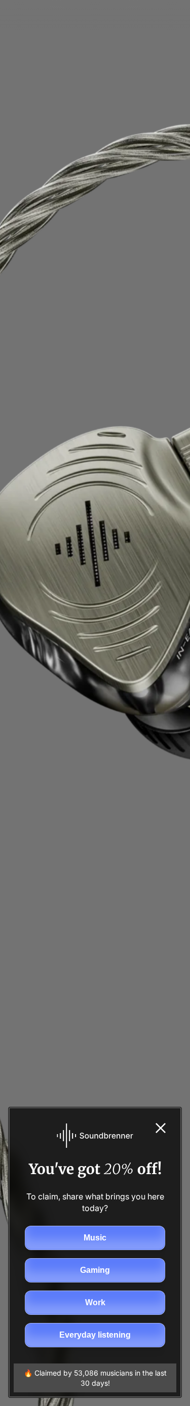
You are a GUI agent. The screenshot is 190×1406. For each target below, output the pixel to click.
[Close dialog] (160, 1128)
